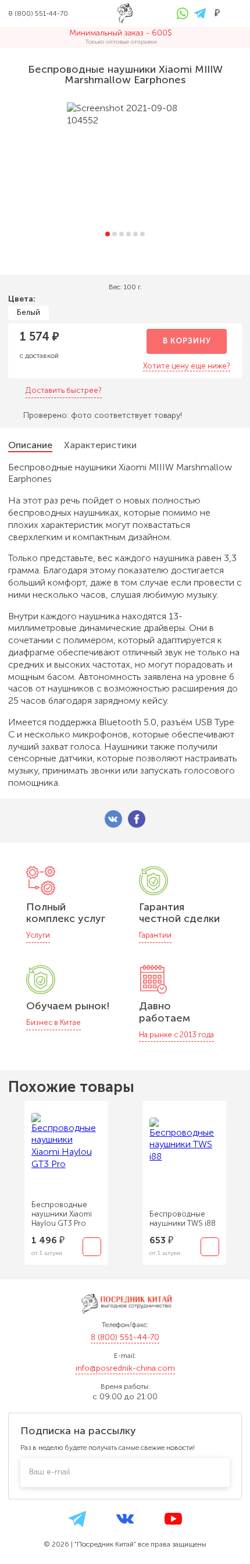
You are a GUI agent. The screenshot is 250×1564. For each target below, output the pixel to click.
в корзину (187, 340)
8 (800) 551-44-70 (125, 1337)
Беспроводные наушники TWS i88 (182, 1219)
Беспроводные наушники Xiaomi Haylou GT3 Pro (61, 1214)
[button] (107, 234)
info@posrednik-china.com (125, 1368)
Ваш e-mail (49, 1472)
